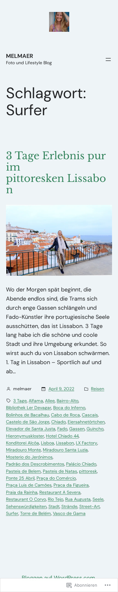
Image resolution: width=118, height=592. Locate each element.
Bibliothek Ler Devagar (28, 407)
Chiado (58, 422)
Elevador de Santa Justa (30, 428)
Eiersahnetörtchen (86, 422)
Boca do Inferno (69, 407)
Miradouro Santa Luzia (65, 450)
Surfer (12, 513)
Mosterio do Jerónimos (29, 457)
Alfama (36, 400)
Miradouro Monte (23, 450)
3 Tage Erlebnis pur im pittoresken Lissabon (56, 172)
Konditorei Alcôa (22, 443)
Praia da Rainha (21, 492)
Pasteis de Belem (23, 471)
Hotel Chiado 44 (62, 436)
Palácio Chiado (81, 464)
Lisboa (47, 443)
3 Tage (20, 400)
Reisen (97, 389)
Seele (98, 499)
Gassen (77, 428)
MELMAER (19, 56)
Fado (62, 428)
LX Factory (86, 443)
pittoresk (88, 471)
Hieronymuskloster (25, 436)
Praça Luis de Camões (29, 485)
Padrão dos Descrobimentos (35, 464)
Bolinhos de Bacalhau (27, 415)
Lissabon (65, 443)
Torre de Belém (35, 513)
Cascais (90, 415)
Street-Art (89, 506)
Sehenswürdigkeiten (26, 506)
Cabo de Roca (65, 415)
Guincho (95, 428)
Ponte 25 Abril (20, 478)
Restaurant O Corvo (26, 499)
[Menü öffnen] (108, 59)
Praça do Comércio (56, 478)
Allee (50, 400)
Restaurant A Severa (60, 492)
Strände (69, 506)
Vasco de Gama (69, 513)
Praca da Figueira (71, 485)
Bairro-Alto (67, 400)
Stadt (53, 506)
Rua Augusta (78, 499)
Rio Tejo (55, 499)
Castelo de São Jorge (27, 422)
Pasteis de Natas (60, 471)
